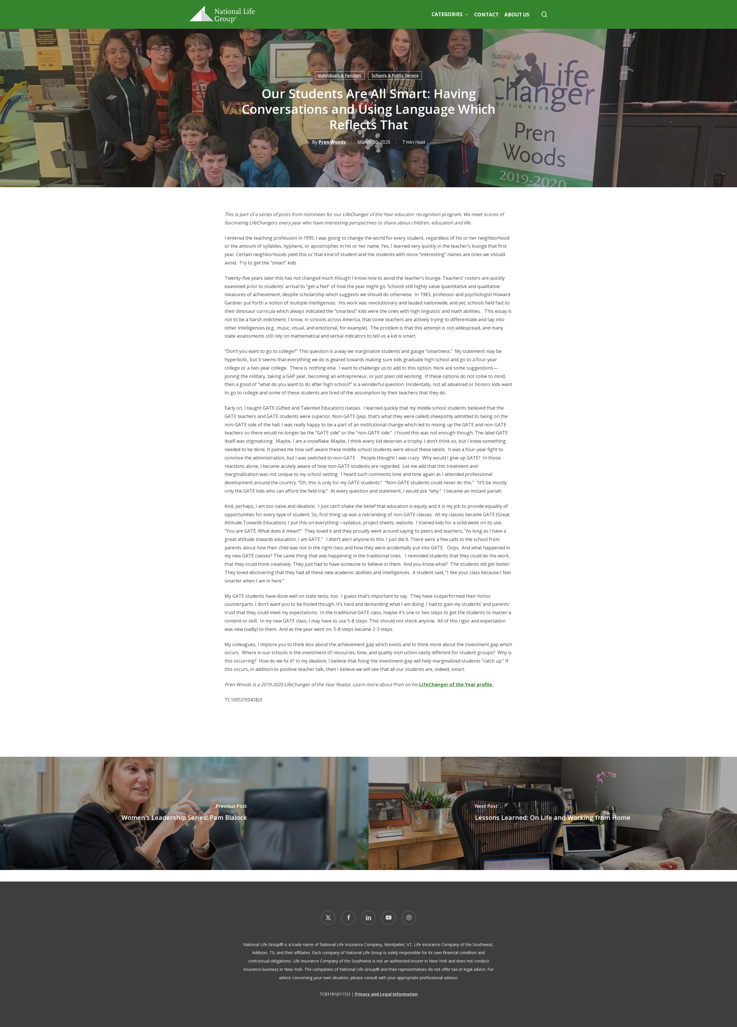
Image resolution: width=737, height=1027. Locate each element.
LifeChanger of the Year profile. (456, 684)
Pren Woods (332, 142)
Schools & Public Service (395, 75)
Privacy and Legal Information (386, 994)
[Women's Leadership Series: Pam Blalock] (184, 813)
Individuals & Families (339, 75)
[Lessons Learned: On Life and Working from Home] (552, 813)
